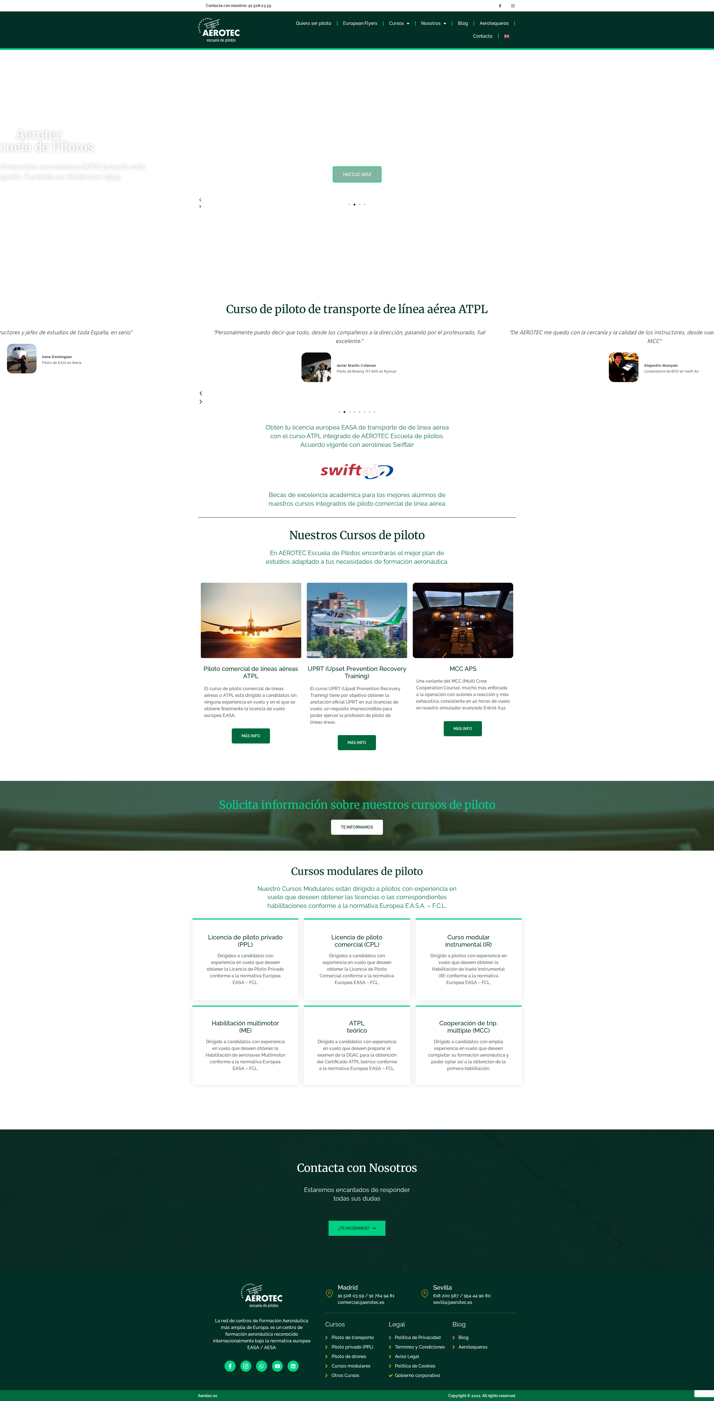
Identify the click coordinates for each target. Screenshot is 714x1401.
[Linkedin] (293, 1366)
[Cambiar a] (507, 36)
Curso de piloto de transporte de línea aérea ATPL (357, 309)
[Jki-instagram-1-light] (246, 1366)
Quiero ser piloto (313, 23)
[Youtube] (277, 1366)
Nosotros (431, 23)
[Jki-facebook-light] (230, 1366)
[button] (349, 204)
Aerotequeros (494, 23)
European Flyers (360, 23)
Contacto (483, 36)
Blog (463, 23)
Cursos (396, 23)
